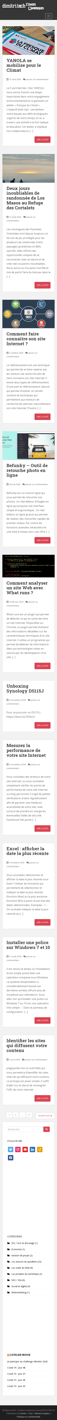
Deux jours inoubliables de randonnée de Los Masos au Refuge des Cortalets (25, 198)
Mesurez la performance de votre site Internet (26, 750)
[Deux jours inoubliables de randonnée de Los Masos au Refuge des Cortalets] (28, 168)
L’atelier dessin (20, 1354)
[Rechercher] (46, 1129)
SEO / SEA (16, 1280)
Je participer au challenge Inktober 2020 (27, 1361)
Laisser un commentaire (36, 79)
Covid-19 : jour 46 (16, 1379)
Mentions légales (42, 1413)
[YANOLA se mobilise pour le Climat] (28, 40)
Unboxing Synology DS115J (25, 688)
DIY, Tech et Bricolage (22, 1243)
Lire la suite (42, 139)
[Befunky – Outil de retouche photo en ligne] (28, 445)
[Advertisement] (28, 1199)
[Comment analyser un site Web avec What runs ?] (28, 566)
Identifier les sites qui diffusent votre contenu (26, 1045)
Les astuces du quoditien (24, 1261)
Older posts (44, 1115)
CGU (30, 1413)
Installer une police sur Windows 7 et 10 (28, 945)
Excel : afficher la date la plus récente (27, 851)
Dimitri (23, 1413)
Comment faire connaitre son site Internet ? (25, 339)
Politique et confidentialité (28, 1416)
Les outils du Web (20, 1267)
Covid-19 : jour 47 (16, 1373)
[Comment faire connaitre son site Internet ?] (28, 314)
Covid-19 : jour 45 (16, 1386)
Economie (16, 1249)
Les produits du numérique (25, 1273)
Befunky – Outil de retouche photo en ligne (27, 470)
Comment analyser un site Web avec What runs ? (27, 588)
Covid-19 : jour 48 (16, 1367)
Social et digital (19, 1286)
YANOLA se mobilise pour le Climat (23, 65)
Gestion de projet (20, 1255)
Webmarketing (18, 1292)
